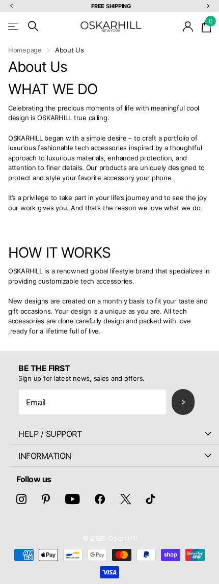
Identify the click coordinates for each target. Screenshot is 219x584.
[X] (125, 499)
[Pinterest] (46, 499)
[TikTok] (150, 499)
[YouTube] (72, 499)
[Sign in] (188, 26)
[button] (11, 6)
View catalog (14, 26)
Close (114, 433)
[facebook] (100, 499)
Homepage (25, 50)
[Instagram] (21, 499)
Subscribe (183, 402)
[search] (33, 26)
